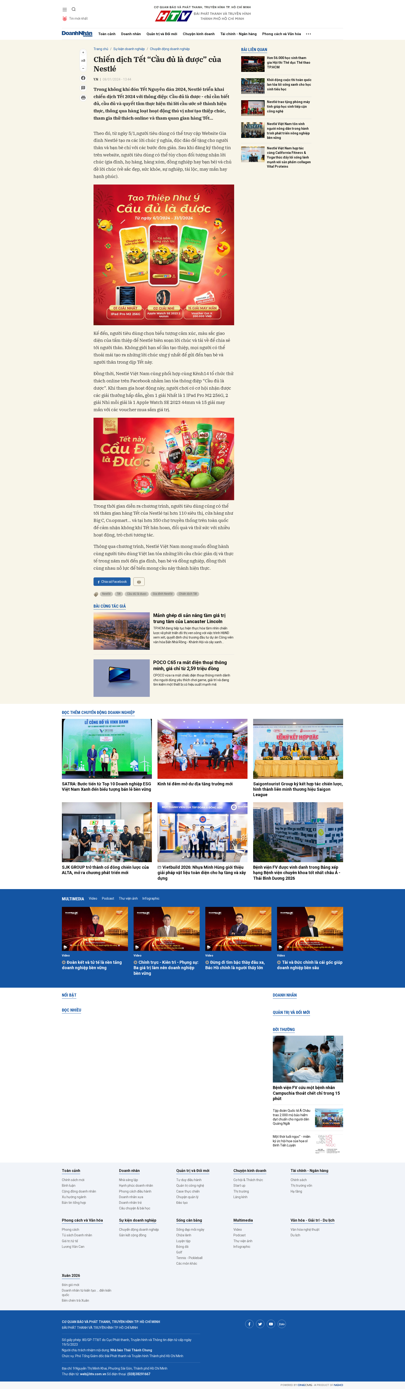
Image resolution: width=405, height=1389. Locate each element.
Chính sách (299, 1180)
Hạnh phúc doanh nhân (136, 1185)
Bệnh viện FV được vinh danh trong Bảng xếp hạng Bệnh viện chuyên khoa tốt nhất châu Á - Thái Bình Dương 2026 (296, 873)
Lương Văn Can (73, 1247)
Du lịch (295, 1235)
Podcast (108, 898)
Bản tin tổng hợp (74, 1202)
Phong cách (70, 1229)
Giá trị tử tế (70, 1241)
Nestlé (106, 593)
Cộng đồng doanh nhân (79, 1191)
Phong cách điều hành (135, 1191)
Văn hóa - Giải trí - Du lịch (312, 1220)
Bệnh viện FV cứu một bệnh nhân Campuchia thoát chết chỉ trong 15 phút (306, 1093)
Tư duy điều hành (189, 1180)
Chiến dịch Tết (188, 593)
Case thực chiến (188, 1191)
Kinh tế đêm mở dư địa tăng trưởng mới (195, 783)
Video (93, 898)
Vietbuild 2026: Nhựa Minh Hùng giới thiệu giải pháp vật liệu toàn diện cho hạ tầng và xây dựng (202, 873)
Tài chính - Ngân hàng (238, 34)
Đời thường (284, 1029)
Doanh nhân (131, 34)
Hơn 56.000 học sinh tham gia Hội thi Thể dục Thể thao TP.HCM (288, 62)
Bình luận (68, 1185)
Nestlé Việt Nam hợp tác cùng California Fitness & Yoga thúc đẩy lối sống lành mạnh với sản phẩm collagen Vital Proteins (289, 157)
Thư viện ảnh (128, 898)
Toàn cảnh (107, 34)
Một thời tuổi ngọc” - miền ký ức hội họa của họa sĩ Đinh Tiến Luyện (291, 1141)
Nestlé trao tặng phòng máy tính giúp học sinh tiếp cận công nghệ (288, 106)
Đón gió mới (70, 1285)
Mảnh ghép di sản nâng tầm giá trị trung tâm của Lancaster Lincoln (189, 618)
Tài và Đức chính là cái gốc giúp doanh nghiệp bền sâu (309, 965)
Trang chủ (101, 49)
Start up (239, 1185)
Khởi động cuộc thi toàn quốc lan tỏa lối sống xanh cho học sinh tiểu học (289, 84)
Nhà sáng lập (128, 1180)
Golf (179, 1252)
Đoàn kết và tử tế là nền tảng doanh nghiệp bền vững (92, 965)
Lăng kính (240, 1197)
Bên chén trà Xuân (75, 1300)
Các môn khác (186, 1263)
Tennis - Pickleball (189, 1258)
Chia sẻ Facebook (114, 582)
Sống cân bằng (189, 1220)
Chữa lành (183, 1235)
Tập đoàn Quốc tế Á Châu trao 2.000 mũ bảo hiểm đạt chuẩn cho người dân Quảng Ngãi (291, 1117)
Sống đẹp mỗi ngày (190, 1229)
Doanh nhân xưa (131, 1197)
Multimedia (73, 898)
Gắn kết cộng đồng (132, 1235)
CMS (305, 1385)
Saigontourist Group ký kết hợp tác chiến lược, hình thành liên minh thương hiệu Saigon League (298, 789)
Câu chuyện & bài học (134, 1208)
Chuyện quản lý (187, 1197)
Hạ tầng (296, 1191)
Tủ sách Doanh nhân (77, 1235)
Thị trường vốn (301, 1185)
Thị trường (241, 1191)
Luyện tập (183, 1241)
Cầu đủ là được (136, 593)
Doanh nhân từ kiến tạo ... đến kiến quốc (86, 1293)
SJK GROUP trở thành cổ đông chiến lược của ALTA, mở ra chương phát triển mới (105, 870)
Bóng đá (182, 1247)
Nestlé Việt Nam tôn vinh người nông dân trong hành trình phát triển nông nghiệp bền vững (288, 131)
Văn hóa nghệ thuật (305, 1229)
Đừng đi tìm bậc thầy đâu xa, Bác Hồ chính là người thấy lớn (235, 965)
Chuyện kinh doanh (199, 34)
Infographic (150, 898)
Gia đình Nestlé (162, 593)
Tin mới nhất (78, 18)
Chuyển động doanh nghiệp (170, 49)
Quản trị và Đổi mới (161, 34)
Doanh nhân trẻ (130, 1202)
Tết (119, 593)
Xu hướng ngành (74, 1197)
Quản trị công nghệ (190, 1185)
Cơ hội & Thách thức (248, 1180)
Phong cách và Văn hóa (281, 34)
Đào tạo (182, 1202)
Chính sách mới (73, 1180)
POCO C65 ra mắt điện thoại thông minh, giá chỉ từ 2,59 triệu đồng (190, 665)
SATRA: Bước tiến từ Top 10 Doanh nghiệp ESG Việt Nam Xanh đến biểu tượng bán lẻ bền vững (106, 786)
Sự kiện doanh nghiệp (129, 49)
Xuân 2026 (71, 1275)
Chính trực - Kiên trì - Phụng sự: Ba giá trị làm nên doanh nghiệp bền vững (166, 968)
